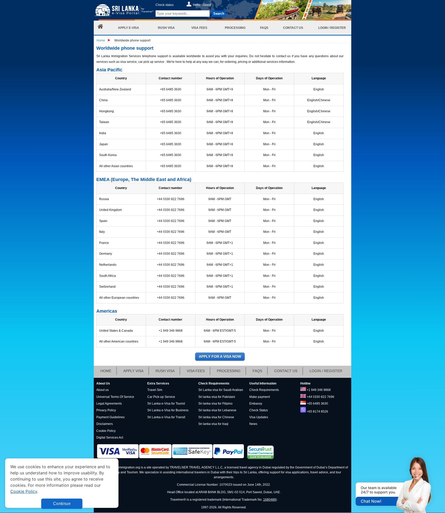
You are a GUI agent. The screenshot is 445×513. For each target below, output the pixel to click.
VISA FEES (196, 371)
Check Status (258, 410)
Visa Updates (258, 417)
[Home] (100, 28)
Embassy (255, 403)
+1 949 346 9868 (319, 390)
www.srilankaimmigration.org (120, 467)
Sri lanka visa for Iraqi (213, 424)
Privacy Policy (106, 410)
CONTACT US (285, 371)
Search (218, 13)
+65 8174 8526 (317, 411)
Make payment (259, 397)
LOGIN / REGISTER (326, 371)
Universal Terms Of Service (115, 397)
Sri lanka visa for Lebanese (217, 410)
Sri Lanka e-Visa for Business (168, 410)
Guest (207, 5)
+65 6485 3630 (317, 403)
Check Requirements (264, 390)
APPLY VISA (133, 371)
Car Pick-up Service (161, 397)
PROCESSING (229, 371)
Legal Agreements (109, 403)
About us (102, 390)
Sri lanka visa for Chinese (216, 417)
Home (101, 40)
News (253, 424)
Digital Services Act (109, 437)
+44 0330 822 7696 (320, 397)
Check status (165, 5)
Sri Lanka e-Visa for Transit (166, 417)
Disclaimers (104, 424)
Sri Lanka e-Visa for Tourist (166, 403)
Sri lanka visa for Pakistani (216, 397)
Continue (62, 503)
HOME (105, 371)
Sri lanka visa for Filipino (215, 403)
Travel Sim (154, 390)
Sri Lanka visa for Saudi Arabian (220, 390)
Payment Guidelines (110, 417)
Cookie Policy (106, 431)
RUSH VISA (165, 371)
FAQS (257, 371)
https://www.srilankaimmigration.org (124, 11)
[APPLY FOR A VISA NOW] (220, 356)
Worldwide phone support (132, 40)
